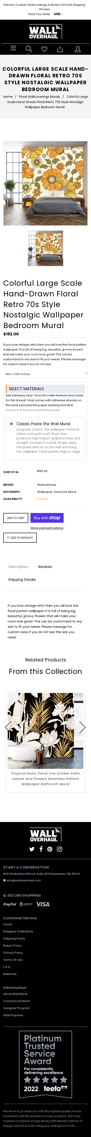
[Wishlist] (44, 49)
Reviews (45, 566)
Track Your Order (39, 14)
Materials (10, 974)
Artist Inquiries (13, 1015)
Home (8, 96)
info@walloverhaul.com (24, 880)
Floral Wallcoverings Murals (39, 96)
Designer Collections (18, 931)
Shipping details (22, 579)
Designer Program (16, 1008)
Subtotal (11, 472)
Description (18, 566)
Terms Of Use (13, 960)
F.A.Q (6, 967)
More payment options (47, 528)
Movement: (12, 492)
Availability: (13, 499)
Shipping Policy (14, 938)
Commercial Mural (16, 1001)
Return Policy (12, 945)
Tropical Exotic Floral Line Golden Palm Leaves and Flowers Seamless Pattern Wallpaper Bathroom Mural (45, 778)
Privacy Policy (13, 953)
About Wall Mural (15, 994)
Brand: (8, 485)
